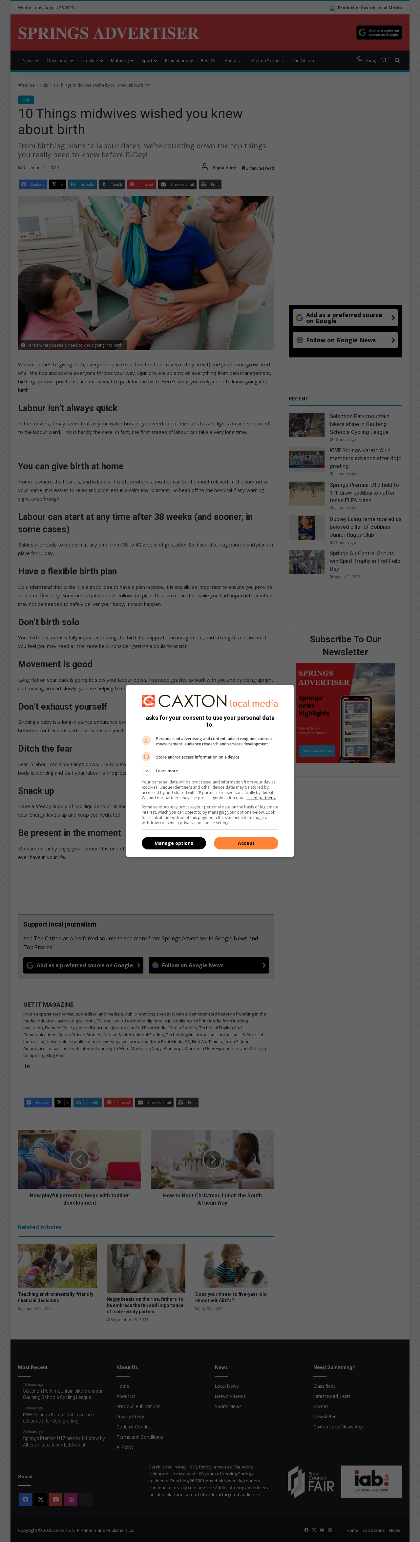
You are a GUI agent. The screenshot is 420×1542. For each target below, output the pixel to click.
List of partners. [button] (261, 798)
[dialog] (210, 771)
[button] (210, 771)
